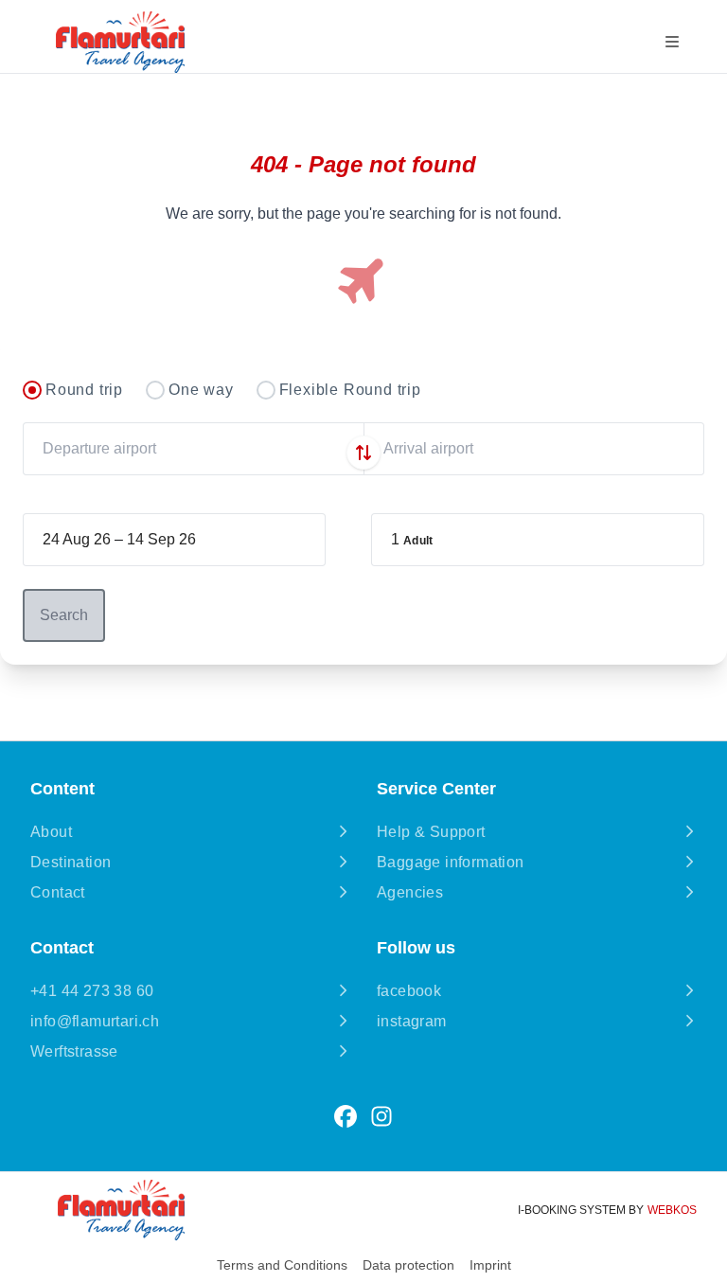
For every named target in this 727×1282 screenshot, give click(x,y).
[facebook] (345, 1117)
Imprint (490, 1265)
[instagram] (381, 1117)
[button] (537, 539)
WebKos (672, 1210)
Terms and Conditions (282, 1265)
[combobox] (193, 448)
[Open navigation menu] (672, 42)
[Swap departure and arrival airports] (363, 453)
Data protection (408, 1265)
